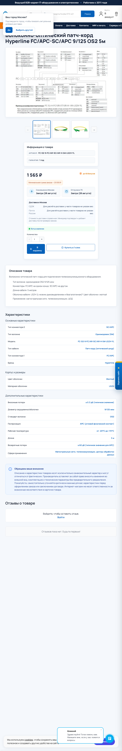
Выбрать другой (24, 30)
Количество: (32, 234)
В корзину (37, 249)
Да (9, 30)
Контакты (84, 25)
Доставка (71, 25)
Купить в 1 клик (72, 247)
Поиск (88, 13)
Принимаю (104, 741)
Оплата (58, 25)
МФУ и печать (99, 25)
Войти (61, 517)
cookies (29, 739)
